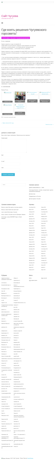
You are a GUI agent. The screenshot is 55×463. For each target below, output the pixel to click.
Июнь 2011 (31, 267)
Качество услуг (50, 124)
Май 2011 (43, 267)
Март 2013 (43, 241)
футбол (15, 428)
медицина (16, 342)
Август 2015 (31, 214)
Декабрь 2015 (44, 209)
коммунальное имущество (19, 327)
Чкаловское (3, 434)
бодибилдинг (16, 288)
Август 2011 (31, 265)
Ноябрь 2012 (44, 246)
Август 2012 (31, 251)
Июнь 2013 (31, 239)
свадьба (3, 399)
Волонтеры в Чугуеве (12, 212)
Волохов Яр (16, 298)
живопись (16, 309)
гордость (3, 302)
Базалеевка (16, 282)
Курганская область (5, 337)
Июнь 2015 (31, 216)
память (15, 363)
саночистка (16, 397)
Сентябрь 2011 (44, 262)
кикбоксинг (3, 327)
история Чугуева (17, 321)
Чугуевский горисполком (6, 440)
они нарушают (17, 360)
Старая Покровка (17, 406)
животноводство (4, 311)
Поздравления (17, 367)
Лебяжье (15, 337)
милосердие (16, 344)
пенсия (2, 365)
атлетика (3, 282)
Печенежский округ (5, 367)
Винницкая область (5, 295)
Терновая (16, 421)
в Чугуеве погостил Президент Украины (16, 214)
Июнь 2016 (43, 207)
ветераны (16, 293)
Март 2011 (43, 269)
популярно (16, 372)
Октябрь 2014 (32, 221)
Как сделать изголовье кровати (15, 207)
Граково (15, 305)
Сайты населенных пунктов (19, 393)
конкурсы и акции (17, 330)
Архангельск (16, 280)
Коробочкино (4, 333)
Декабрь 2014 (32, 218)
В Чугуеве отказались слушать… (20, 101)
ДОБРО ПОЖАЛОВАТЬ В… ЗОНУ (36, 187)
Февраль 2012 (32, 258)
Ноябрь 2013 (44, 232)
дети (15, 307)
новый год (16, 356)
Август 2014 (31, 223)
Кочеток (15, 333)
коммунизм (3, 330)
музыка (2, 349)
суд (2, 410)
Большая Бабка (17, 291)
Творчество (3, 419)
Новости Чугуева (4, 356)
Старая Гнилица (4, 406)
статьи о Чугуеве (4, 408)
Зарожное (16, 314)
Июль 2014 (43, 223)
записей (44, 278)
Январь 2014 (44, 230)
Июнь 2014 (31, 225)
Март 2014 (43, 228)
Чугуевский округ (4, 444)
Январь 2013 (44, 244)
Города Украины (7, 114)
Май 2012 (43, 253)
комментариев (33, 280)
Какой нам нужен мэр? (13, 209)
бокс (2, 291)
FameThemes (30, 458)
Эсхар (15, 446)
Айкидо (15, 278)
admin (8, 38)
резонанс (3, 388)
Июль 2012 (43, 251)
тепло (2, 421)
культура (15, 335)
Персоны (15, 365)
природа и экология (5, 379)
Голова (15, 300)
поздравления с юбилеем (6, 370)
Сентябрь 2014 (44, 221)
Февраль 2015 (44, 216)
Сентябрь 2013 (44, 235)
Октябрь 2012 (32, 248)
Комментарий (4, 138)
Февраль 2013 (32, 244)
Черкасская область (5, 430)
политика (15, 370)
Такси (2, 413)
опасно (2, 363)
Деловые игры (7, 101)
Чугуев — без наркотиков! (19, 434)
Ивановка (16, 318)
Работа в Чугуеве (4, 386)
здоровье (15, 316)
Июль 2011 (43, 265)
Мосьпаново (16, 347)
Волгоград (3, 298)
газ (2, 300)
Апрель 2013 (31, 241)
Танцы (15, 413)
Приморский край (17, 377)
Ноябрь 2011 (44, 260)
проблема (16, 379)
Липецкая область (5, 340)
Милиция (3, 344)
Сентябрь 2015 (44, 211)
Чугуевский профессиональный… (19, 113)
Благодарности (4, 288)
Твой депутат (4, 415)
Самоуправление (5, 397)
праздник (3, 377)
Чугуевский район (17, 444)
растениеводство (17, 386)
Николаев (3, 351)
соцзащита (3, 404)
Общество (3, 360)
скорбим (15, 401)
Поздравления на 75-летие (35, 196)
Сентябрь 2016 (32, 207)
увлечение (16, 426)
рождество (3, 391)
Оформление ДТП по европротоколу (45, 101)
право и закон (16, 374)
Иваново (3, 321)
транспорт (16, 423)
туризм (2, 426)
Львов (15, 340)
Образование (16, 358)
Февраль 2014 (32, 230)
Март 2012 (43, 255)
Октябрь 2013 (32, 235)
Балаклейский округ (5, 285)
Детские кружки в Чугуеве (32, 101)
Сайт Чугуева (9, 16)
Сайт (2, 167)
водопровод (16, 295)
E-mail (3, 161)
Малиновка (3, 342)
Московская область (5, 347)
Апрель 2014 (31, 228)
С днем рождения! (5, 393)
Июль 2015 (43, 214)
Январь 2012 (44, 258)
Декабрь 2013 (32, 232)
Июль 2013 (43, 237)
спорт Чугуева (16, 404)
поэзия (2, 374)
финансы (3, 428)
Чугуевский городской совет (23, 38)
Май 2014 (43, 225)
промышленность (5, 384)
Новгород (3, 354)
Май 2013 (43, 239)
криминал (3, 335)
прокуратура (16, 381)
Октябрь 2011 (32, 262)
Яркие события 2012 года (7, 123)
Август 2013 (31, 237)
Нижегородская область (18, 349)
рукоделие (16, 391)
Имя (2, 155)
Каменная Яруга (4, 323)
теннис (15, 419)
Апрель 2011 (31, 269)
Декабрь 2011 (32, 260)
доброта (3, 309)
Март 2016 (31, 209)
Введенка (3, 293)
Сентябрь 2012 (44, 248)
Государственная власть (19, 302)
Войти (30, 278)
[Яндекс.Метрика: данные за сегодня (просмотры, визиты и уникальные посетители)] (5, 458)
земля (2, 318)
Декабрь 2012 (32, 246)
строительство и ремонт (19, 408)
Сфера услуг (16, 410)
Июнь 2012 (31, 253)
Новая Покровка (17, 351)
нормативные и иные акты (6, 358)
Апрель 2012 (31, 255)
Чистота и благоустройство (19, 430)
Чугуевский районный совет (7, 446)
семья (2, 401)
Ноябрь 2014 (44, 218)
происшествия (4, 381)
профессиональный (18, 384)
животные (16, 311)
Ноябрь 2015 (31, 211)
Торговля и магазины (5, 423)
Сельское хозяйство (18, 399)
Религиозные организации (19, 388)
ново (15, 354)
